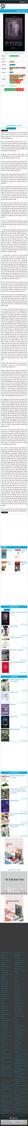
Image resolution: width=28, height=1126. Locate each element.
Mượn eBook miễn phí (6, 1115)
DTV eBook (17, 1121)
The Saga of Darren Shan (5, 1032)
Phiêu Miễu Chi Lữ (4, 1018)
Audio (19, 76)
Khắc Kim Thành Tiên (16, 637)
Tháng (8, 609)
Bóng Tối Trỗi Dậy (4, 966)
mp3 (11, 69)
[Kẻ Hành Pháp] (5, 631)
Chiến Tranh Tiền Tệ (18, 1000)
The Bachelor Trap (4, 1026)
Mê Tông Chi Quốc (4, 1006)
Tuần (5, 609)
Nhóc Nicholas (3, 1012)
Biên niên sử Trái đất (5, 962)
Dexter (16, 978)
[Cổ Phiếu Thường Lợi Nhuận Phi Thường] (5, 781)
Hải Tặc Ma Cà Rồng (5, 992)
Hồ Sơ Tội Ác (17, 992)
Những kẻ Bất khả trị (18, 1012)
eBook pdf (20, 1115)
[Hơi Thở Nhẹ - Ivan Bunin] (5, 655)
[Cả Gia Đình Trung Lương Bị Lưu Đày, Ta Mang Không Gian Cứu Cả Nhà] (5, 794)
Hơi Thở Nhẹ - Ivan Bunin (16, 650)
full (22, 76)
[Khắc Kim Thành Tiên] (5, 643)
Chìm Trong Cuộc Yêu (5, 970)
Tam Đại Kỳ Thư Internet (19, 1026)
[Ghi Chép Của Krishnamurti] (3, 566)
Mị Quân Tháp (13, 716)
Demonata (3, 978)
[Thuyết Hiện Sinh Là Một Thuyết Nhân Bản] (17, 566)
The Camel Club (17, 1028)
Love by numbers (18, 996)
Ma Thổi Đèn (17, 1002)
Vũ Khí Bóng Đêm (4, 1044)
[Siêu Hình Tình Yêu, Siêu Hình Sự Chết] (5, 618)
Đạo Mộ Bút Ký (17, 954)
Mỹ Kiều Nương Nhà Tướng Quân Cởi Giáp (17, 680)
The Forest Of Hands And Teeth (20, 1030)
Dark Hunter (3, 976)
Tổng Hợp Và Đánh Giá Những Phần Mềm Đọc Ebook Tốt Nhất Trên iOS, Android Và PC (20, 1056)
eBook (11, 67)
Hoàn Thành (4, 550)
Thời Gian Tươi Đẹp (18, 1038)
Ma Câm (2, 1002)
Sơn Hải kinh (17, 1022)
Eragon (16, 982)
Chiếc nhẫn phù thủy (18, 968)
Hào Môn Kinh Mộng (5, 990)
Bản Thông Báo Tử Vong (19, 952)
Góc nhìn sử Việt (18, 984)
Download (13, 128)
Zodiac (2, 1046)
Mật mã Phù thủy (18, 1004)
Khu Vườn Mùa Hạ (4, 996)
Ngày (2, 609)
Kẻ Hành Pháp (14, 626)
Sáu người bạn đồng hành (6, 1020)
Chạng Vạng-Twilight (4, 972)
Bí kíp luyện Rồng (18, 964)
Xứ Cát (16, 1046)
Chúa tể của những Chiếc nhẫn (20, 970)
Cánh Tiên (17, 974)
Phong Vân (17, 1020)
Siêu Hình (17, 82)
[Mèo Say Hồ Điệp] (5, 735)
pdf (17, 67)
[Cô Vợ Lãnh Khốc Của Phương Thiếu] (5, 818)
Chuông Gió (3, 968)
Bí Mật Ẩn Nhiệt (14, 800)
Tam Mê (16, 1024)
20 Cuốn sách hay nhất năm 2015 (7, 1100)
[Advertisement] (14, 108)
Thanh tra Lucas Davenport (19, 1006)
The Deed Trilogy (4, 1028)
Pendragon (3, 1016)
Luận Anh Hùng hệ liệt (5, 998)
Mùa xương (3, 1008)
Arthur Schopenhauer (14, 56)
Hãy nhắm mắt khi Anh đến (19, 990)
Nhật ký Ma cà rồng (18, 1010)
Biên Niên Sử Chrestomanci (6, 960)
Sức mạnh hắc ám (4, 1022)
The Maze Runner (18, 1032)
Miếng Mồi (12, 704)
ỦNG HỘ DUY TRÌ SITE (14, 870)
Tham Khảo (12, 82)
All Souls (2, 956)
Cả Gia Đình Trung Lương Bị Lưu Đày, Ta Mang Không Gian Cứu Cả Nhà (18, 791)
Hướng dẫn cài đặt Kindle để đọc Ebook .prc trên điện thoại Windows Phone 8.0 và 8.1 (20, 1065)
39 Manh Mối (3, 954)
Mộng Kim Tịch (14, 692)
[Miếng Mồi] (5, 709)
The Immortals (3, 1030)
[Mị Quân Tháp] (5, 722)
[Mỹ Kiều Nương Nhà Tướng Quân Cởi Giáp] (5, 685)
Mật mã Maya (3, 1004)
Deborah (16, 976)
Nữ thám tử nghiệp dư (5, 1014)
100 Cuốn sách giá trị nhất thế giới (7, 952)
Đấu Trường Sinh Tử (4, 982)
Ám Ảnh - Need (4, 958)
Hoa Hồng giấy (17, 988)
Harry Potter (17, 986)
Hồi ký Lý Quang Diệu (5, 994)
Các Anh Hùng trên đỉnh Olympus (7, 974)
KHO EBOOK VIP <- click (14, 126)
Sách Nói (15, 76)
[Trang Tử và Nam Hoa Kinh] (17, 554)
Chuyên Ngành (17, 81)
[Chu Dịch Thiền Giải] (3, 554)
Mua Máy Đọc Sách (21, 1116)
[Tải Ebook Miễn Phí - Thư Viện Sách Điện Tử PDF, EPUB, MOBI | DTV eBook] (2, 6)
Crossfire (16, 972)
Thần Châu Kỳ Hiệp (18, 1036)
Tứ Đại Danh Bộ (4, 1042)
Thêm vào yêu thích (9, 89)
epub (20, 67)
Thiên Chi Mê (3, 1034)
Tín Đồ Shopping (18, 1042)
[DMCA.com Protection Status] (14, 1118)
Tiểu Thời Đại (3, 1038)
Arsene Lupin (17, 956)
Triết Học (12, 61)
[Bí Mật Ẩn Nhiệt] (5, 806)
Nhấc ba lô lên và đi (4, 1010)
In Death (16, 994)
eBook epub (14, 1115)
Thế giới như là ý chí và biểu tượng (16, 79)
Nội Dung (4, 128)
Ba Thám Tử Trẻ (17, 958)
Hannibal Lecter (4, 986)
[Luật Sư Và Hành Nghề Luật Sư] (5, 667)
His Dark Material (4, 988)
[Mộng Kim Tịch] (5, 698)
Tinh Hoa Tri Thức (18, 1048)
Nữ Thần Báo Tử (18, 1014)
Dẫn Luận (3, 1000)
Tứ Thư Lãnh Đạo (18, 1044)
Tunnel (2, 1040)
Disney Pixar (17, 980)
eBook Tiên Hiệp (12, 1116)
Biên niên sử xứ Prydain (19, 962)
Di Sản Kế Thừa (4, 980)
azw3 (24, 67)
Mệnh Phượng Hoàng (18, 1008)
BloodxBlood (3, 964)
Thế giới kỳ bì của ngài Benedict (7, 1036)
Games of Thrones (4, 984)
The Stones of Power (18, 1034)
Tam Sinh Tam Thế (4, 1024)
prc (14, 67)
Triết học (11, 81)
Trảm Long (17, 1040)
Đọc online (19, 89)
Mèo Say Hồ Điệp (14, 729)
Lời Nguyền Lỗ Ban (18, 998)
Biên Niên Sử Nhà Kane (19, 960)
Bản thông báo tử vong (19, 966)
